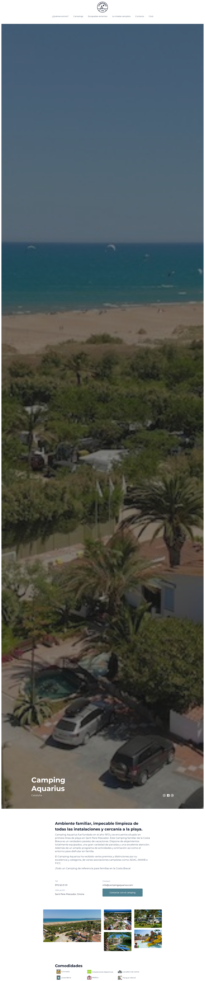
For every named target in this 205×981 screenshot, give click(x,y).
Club (151, 16)
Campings (78, 16)
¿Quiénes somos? (60, 16)
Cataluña (36, 795)
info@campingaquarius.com (117, 885)
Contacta (139, 16)
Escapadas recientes (97, 16)
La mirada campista (121, 16)
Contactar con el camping (122, 892)
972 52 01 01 (61, 885)
